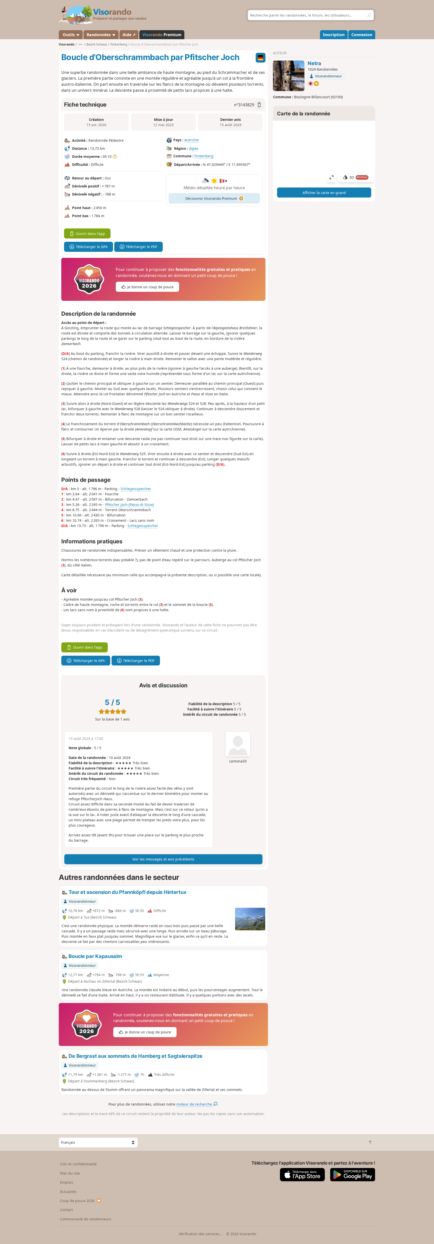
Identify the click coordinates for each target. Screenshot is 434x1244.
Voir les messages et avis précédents (163, 859)
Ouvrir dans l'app (90, 233)
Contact (66, 1209)
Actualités (68, 1191)
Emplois (66, 1182)
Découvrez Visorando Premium (211, 198)
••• (80, 44)
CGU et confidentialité (78, 1164)
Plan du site (70, 1173)
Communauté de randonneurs (85, 1219)
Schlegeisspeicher (136, 488)
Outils (69, 34)
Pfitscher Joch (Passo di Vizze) (129, 504)
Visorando (67, 44)
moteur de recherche (194, 1104)
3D (358, 177)
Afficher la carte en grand (324, 192)
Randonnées (99, 34)
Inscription (334, 34)
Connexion (361, 34)
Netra (314, 63)
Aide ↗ (129, 34)
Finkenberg (203, 156)
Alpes (193, 148)
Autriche (191, 139)
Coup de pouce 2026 (77, 1200)
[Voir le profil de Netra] (288, 76)
